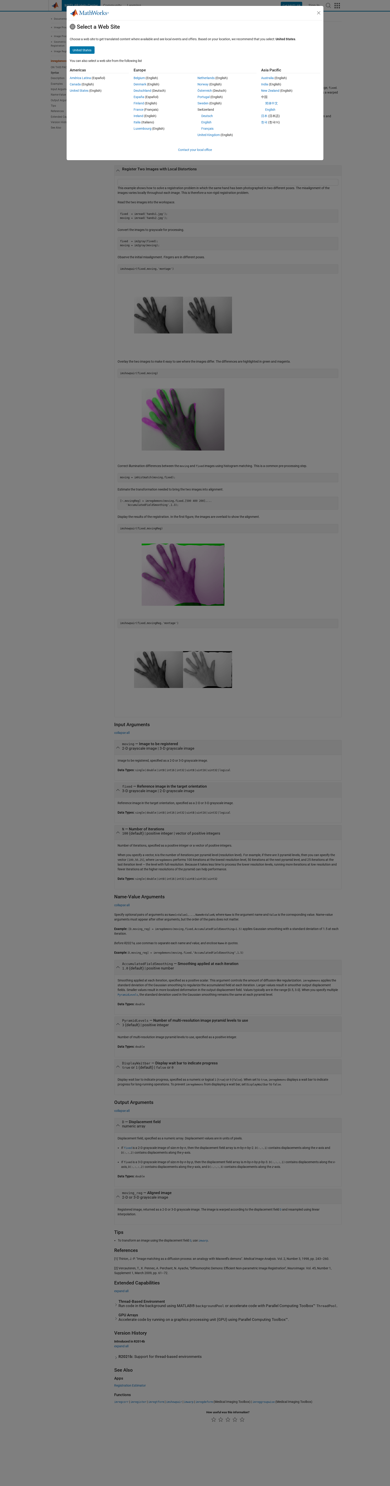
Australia (267, 78)
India (264, 84)
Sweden (203, 103)
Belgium (139, 78)
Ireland (138, 116)
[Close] (319, 13)
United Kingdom (208, 135)
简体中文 (271, 103)
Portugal (203, 97)
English (206, 122)
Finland (139, 103)
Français (207, 128)
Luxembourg (142, 128)
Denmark (140, 84)
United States (79, 90)
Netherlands (206, 78)
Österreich (204, 90)
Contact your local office (195, 150)
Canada (75, 84)
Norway (203, 84)
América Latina (80, 78)
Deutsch (207, 116)
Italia (137, 122)
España (139, 97)
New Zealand (270, 90)
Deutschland (142, 90)
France (138, 109)
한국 (264, 122)
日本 (264, 116)
